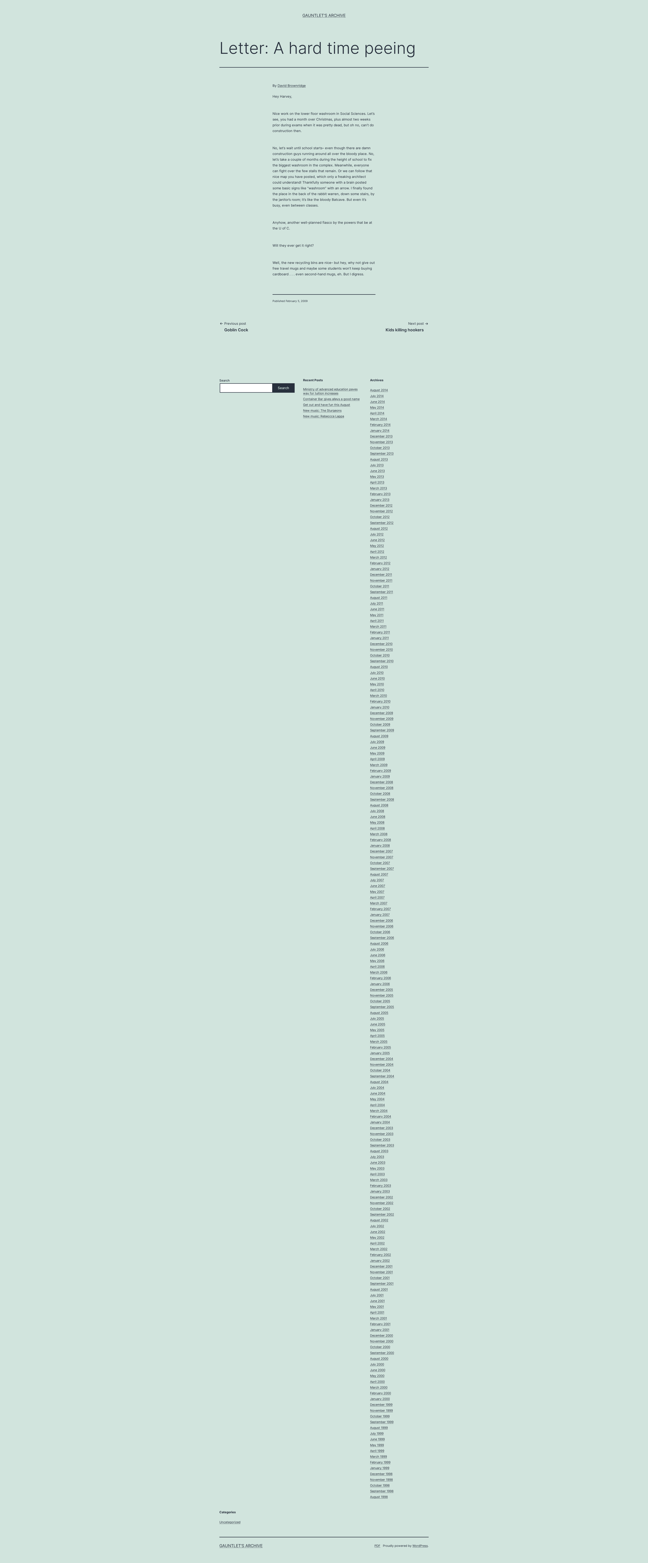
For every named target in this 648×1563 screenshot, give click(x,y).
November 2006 (381, 926)
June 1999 (377, 1439)
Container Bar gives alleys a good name (331, 399)
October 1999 (380, 1416)
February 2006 (380, 978)
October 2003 (380, 1139)
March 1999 (378, 1456)
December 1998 (381, 1474)
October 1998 (380, 1485)
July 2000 (377, 1364)
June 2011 (377, 609)
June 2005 (377, 1024)
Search (224, 380)
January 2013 (379, 499)
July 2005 (377, 1018)
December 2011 (381, 574)
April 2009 (377, 759)
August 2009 (379, 736)
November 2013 (381, 442)
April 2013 (377, 482)
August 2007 (379, 874)
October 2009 (380, 724)
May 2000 (377, 1376)
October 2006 (380, 932)
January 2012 (379, 569)
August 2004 (379, 1082)
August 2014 (379, 390)
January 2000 (380, 1399)
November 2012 (381, 511)
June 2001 (377, 1301)
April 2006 (377, 966)
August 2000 (379, 1358)
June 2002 (377, 1232)
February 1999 (380, 1462)
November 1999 (381, 1410)
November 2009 (381, 718)
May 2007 (377, 891)
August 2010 (379, 667)
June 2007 (377, 886)
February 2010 (380, 701)
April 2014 (377, 413)
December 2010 (381, 644)
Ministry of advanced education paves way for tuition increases (330, 391)
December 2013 (381, 436)
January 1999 (379, 1468)
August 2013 (379, 459)
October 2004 (380, 1070)
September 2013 (382, 453)
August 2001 (379, 1289)
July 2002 (377, 1226)
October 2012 (380, 517)
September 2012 (382, 523)
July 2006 (377, 949)
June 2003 (377, 1162)
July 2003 (377, 1157)
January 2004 (380, 1122)
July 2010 (377, 672)
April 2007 (377, 897)
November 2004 (382, 1064)
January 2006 (380, 984)
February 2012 (380, 563)
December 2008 (381, 782)
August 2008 (379, 805)
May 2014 (377, 407)
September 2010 (382, 661)
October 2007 (380, 863)
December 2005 (381, 989)
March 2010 (378, 695)
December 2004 (381, 1059)
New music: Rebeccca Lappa (323, 416)
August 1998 (379, 1497)
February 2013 (380, 494)
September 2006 (382, 937)
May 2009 (377, 753)
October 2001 (380, 1278)
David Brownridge (292, 86)
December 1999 (381, 1404)
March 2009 (378, 765)
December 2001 (381, 1266)
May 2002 (377, 1237)
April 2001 (377, 1312)
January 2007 (380, 914)
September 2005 (382, 1007)
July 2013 (377, 465)
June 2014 (377, 401)
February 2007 (380, 909)
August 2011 (378, 597)
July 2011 (376, 603)
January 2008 (380, 845)
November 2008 (381, 788)
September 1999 (382, 1422)
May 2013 (377, 476)
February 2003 (380, 1185)
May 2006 (377, 961)
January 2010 (379, 707)
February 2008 (380, 840)
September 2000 (382, 1353)
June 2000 (377, 1370)
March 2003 (378, 1180)
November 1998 (381, 1479)
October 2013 (380, 448)
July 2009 (377, 742)
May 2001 (377, 1306)
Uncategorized (229, 1522)
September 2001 (382, 1283)
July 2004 (377, 1087)
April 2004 (377, 1105)
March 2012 (378, 557)
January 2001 (379, 1330)
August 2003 (379, 1151)
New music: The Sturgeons (322, 410)
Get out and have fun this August (326, 405)
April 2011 (377, 621)
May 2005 (377, 1030)
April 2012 (377, 551)
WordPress (420, 1545)
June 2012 (377, 540)
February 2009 (380, 770)
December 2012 (381, 505)
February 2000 (380, 1393)
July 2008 (377, 811)
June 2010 (377, 678)
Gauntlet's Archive (324, 15)
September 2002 (382, 1214)
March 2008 (378, 834)
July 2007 (377, 880)
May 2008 (377, 822)
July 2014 (377, 396)
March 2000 (378, 1387)
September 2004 (382, 1076)
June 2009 (377, 747)
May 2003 (377, 1168)
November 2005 (381, 995)
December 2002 (381, 1197)
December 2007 (381, 851)
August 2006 (379, 943)
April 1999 (377, 1451)
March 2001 (378, 1318)
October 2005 (380, 1001)
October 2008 (380, 793)
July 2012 (377, 534)
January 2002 (380, 1260)
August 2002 (379, 1220)
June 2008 (377, 816)
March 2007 (378, 903)
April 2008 (377, 828)
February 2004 (380, 1116)
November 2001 (381, 1272)
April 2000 (377, 1381)
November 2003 (381, 1134)
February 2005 (380, 1047)
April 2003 (377, 1174)
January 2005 (380, 1053)
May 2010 (377, 684)
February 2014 (380, 424)
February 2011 (380, 632)
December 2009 (381, 713)
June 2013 (377, 471)
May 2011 (376, 615)
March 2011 (378, 626)
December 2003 (381, 1128)
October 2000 (380, 1347)
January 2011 (379, 638)
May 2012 (377, 545)
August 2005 (379, 1013)
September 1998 (382, 1491)
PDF (377, 1545)
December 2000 (381, 1335)
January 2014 (379, 430)
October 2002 (380, 1208)
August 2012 (379, 528)
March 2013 (378, 488)
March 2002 (378, 1249)
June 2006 (377, 955)
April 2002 (377, 1243)
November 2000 (381, 1341)
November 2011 (381, 580)
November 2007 (381, 857)
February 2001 (380, 1324)
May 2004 (377, 1099)
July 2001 (377, 1295)
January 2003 (380, 1191)
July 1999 (377, 1433)
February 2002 (380, 1254)
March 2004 (379, 1110)
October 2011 (379, 586)
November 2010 (381, 649)
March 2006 (378, 972)
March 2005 (378, 1041)
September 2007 (382, 868)
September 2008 (382, 799)
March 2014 (378, 419)
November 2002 (381, 1203)
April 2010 (377, 690)
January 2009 (380, 776)
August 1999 (379, 1427)
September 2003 (382, 1145)
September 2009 (382, 730)
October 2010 (380, 655)
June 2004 (377, 1093)
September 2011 (381, 592)
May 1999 (377, 1445)
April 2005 (377, 1035)
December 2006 (381, 920)
